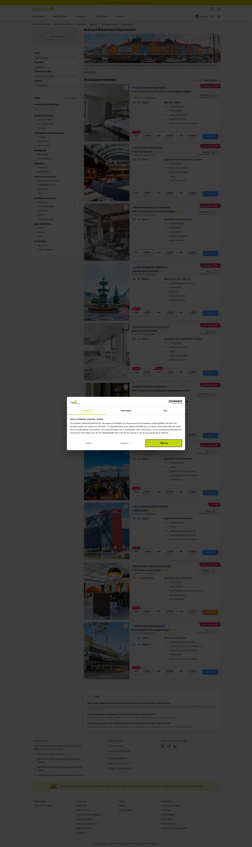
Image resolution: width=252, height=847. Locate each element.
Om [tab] (165, 410)
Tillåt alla (164, 443)
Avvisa (88, 443)
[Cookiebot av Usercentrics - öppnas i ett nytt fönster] (170, 402)
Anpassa (124, 443)
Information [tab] (126, 410)
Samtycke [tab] (86, 410)
